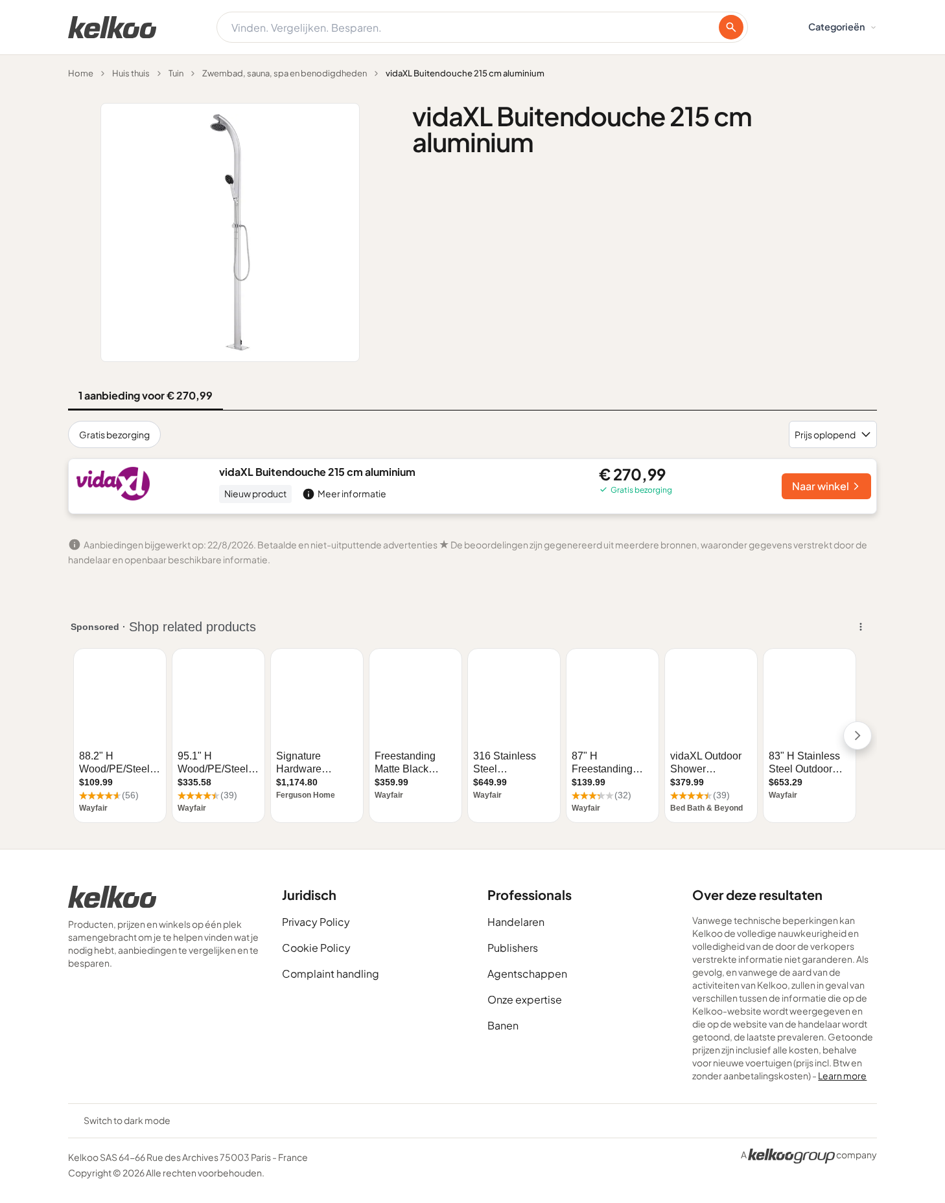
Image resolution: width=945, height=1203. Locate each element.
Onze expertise (524, 999)
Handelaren (515, 921)
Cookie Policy (316, 947)
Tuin (176, 73)
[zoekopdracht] (731, 27)
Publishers (512, 947)
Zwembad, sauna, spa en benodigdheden (284, 73)
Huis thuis (131, 73)
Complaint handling (330, 973)
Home (80, 73)
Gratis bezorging (114, 434)
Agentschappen (527, 973)
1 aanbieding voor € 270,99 (145, 395)
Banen (503, 1025)
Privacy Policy (316, 921)
